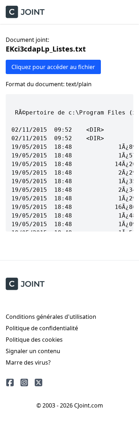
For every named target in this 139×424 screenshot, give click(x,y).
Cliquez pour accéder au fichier (53, 67)
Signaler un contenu (33, 351)
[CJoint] (25, 284)
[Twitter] (38, 382)
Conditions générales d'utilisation (51, 317)
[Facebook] (10, 382)
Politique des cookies (34, 339)
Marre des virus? (28, 362)
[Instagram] (24, 382)
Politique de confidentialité (42, 328)
